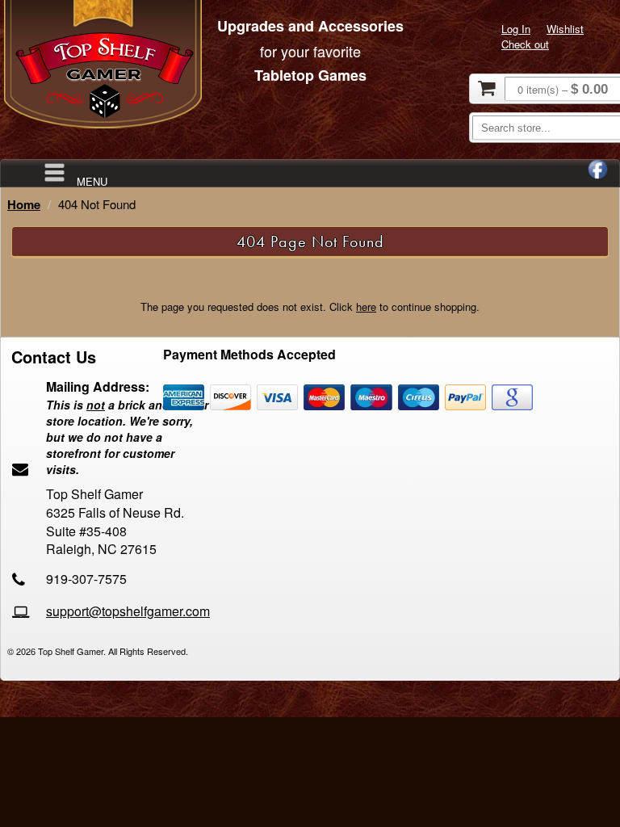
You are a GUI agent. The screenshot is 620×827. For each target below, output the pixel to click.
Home (23, 204)
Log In (515, 28)
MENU (92, 180)
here (366, 306)
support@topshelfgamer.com (128, 611)
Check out (525, 44)
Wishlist (565, 28)
